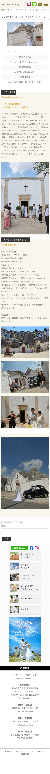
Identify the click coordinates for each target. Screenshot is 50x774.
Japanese (7, 522)
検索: (3, 526)
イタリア (9, 10)
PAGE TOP (48, 746)
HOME (2, 10)
